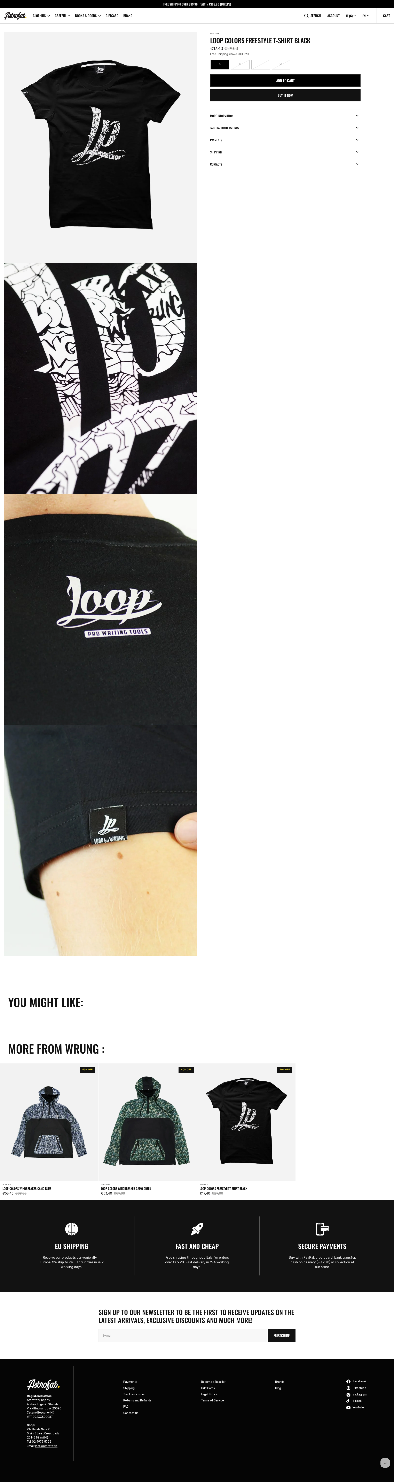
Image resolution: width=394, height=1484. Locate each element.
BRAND (127, 15)
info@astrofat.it (46, 1446)
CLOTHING (39, 15)
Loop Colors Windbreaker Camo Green (126, 1188)
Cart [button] (386, 15)
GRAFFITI (60, 15)
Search (315, 15)
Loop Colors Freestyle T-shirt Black (223, 1188)
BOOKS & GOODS (86, 15)
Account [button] (333, 15)
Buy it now (285, 95)
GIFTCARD (112, 15)
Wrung (214, 33)
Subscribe (282, 1335)
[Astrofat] (15, 16)
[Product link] (49, 1130)
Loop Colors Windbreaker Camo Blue (26, 1188)
